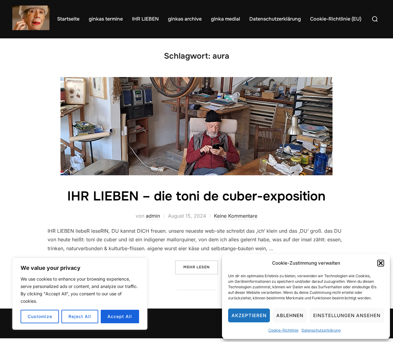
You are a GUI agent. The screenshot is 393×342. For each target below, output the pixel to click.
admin (153, 216)
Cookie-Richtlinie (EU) (335, 19)
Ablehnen (289, 315)
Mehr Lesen (200, 267)
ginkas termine (106, 19)
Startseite (68, 19)
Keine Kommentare (235, 216)
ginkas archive (185, 19)
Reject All (79, 316)
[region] (79, 294)
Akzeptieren (249, 315)
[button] (381, 263)
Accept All (119, 316)
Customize (40, 316)
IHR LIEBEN (145, 19)
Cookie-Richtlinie (283, 330)
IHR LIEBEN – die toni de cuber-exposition (196, 196)
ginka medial (225, 19)
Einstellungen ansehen (346, 315)
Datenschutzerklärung (321, 330)
